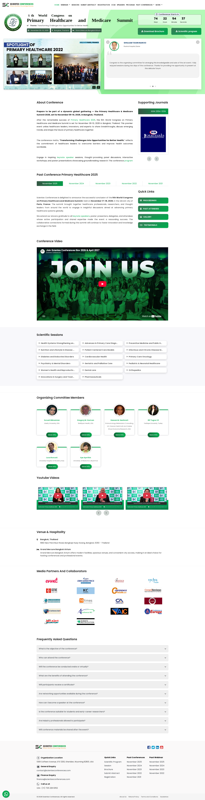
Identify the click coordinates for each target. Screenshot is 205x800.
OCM (113, 5)
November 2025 (134, 761)
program (128, 160)
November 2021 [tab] (155, 183)
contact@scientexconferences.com (54, 770)
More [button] (158, 5)
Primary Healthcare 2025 (83, 120)
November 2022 (134, 773)
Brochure (108, 769)
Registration (104, 5)
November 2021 (134, 777)
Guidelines (164, 797)
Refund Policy (134, 797)
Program (130, 5)
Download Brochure (153, 31)
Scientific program (187, 31)
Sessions (75, 5)
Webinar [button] (65, 5)
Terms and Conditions (149, 797)
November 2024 (134, 765)
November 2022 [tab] (129, 183)
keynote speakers (81, 216)
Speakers (121, 5)
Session (107, 765)
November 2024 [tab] (76, 183)
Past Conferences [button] (144, 5)
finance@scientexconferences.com (53, 779)
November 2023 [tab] (103, 183)
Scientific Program (112, 761)
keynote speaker (65, 157)
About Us (123, 797)
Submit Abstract (88, 5)
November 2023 (134, 769)
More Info (52, 435)
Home (56, 5)
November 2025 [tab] (49, 183)
